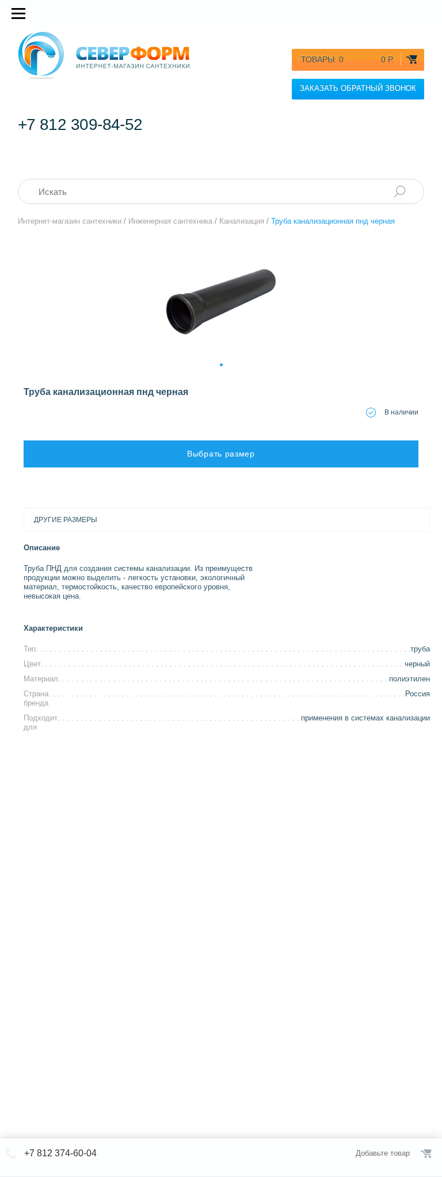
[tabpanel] (221, 301)
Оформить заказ (427, 1153)
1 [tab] (221, 363)
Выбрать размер (221, 453)
